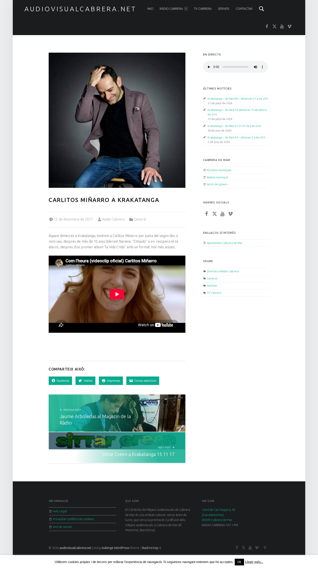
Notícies (212, 285)
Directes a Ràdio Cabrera (223, 271)
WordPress (122, 548)
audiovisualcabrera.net (80, 9)
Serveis (223, 8)
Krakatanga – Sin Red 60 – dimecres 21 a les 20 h (238, 98)
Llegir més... (254, 562)
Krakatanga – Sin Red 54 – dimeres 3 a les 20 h (236, 137)
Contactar (244, 8)
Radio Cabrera (113, 219)
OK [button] (239, 562)
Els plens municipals (219, 170)
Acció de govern (217, 184)
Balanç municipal (217, 177)
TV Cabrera (203, 8)
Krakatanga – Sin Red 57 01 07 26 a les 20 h (234, 125)
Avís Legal (60, 511)
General (140, 219)
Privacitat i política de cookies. (73, 519)
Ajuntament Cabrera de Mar (225, 242)
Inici (150, 8)
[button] (117, 120)
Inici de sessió (62, 527)
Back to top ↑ (151, 548)
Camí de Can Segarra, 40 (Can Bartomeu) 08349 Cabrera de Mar (218, 515)
